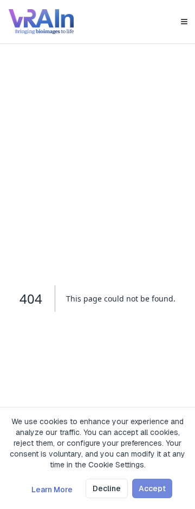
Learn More (52, 489)
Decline (107, 488)
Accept (152, 488)
